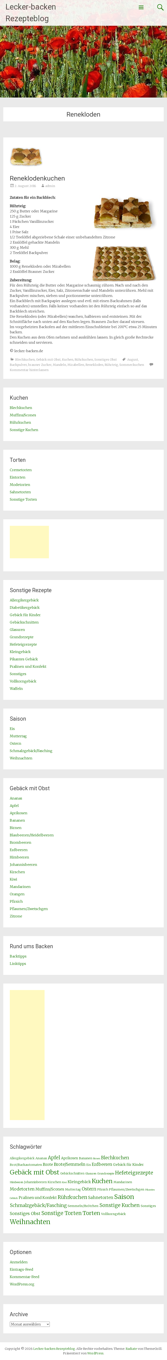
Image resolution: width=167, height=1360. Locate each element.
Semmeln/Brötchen (83, 1206)
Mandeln (59, 365)
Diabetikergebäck (25, 607)
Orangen (17, 894)
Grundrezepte (21, 637)
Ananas (16, 798)
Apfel (14, 805)
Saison (124, 1197)
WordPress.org (22, 1284)
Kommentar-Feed (24, 1277)
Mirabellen (75, 365)
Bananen (17, 820)
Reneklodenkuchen (37, 178)
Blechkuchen (25, 360)
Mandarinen (20, 886)
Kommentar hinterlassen (29, 370)
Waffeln (16, 688)
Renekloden (94, 365)
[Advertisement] (29, 542)
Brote (48, 1164)
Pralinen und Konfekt (28, 666)
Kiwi (13, 879)
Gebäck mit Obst (48, 360)
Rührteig (111, 365)
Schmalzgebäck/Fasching (31, 751)
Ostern (15, 743)
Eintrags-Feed (21, 1269)
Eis (12, 728)
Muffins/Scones (23, 415)
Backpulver (18, 365)
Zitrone (16, 916)
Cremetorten (21, 470)
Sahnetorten (20, 492)
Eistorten (17, 477)
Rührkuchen (84, 360)
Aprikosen (18, 813)
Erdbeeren (19, 850)
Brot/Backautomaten (26, 1165)
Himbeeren (19, 857)
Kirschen (17, 872)
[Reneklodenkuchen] (26, 168)
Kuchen (67, 360)
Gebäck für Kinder (25, 615)
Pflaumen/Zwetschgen (29, 909)
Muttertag (18, 736)
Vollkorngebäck (23, 681)
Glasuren (17, 629)
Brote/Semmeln (69, 1164)
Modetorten (20, 484)
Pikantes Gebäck (24, 659)
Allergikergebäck (24, 600)
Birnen (16, 828)
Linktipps (18, 963)
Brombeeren (20, 842)
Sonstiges (18, 674)
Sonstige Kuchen (24, 430)
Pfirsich (16, 901)
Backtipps (18, 956)
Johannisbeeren (23, 864)
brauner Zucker (40, 365)
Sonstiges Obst (105, 360)
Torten (91, 1213)
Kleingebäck (20, 652)
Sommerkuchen (131, 365)
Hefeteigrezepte (23, 644)
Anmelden (19, 1262)
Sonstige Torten (23, 499)
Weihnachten (21, 758)
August (132, 360)
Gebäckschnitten (24, 622)
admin (50, 186)
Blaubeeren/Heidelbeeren (32, 835)
